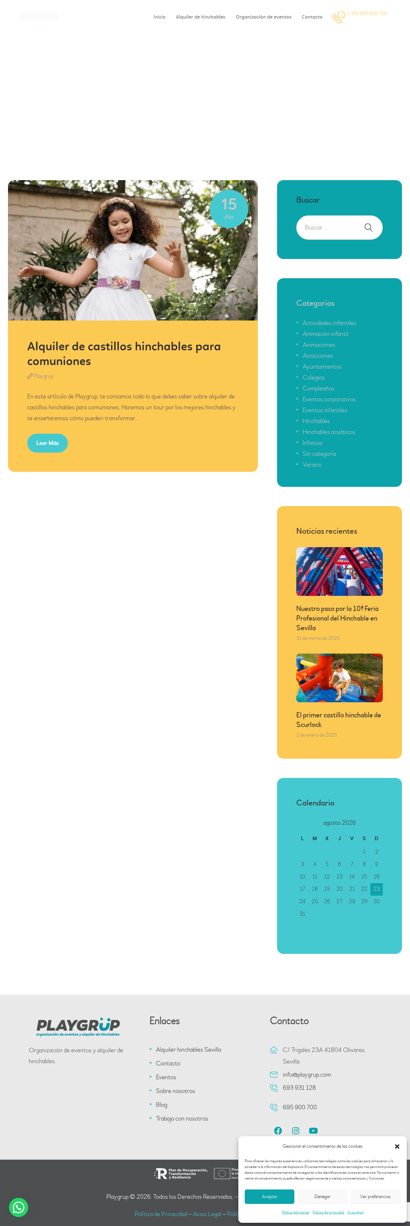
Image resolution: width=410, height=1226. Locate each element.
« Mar (305, 932)
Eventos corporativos (329, 399)
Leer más (48, 443)
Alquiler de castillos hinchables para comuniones (124, 354)
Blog (161, 1105)
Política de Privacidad (161, 1214)
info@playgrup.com (307, 1075)
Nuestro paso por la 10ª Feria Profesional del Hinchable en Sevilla (337, 618)
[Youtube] (313, 1131)
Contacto (168, 1063)
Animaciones (319, 345)
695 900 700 (300, 1107)
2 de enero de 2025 (316, 735)
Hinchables (316, 421)
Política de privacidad (328, 1212)
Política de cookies (295, 1212)
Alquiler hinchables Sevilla (188, 1050)
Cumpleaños (318, 388)
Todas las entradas (180, 116)
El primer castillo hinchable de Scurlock (338, 720)
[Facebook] (278, 1131)
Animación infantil (325, 334)
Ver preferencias (375, 1197)
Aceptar (269, 1197)
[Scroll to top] (387, 1203)
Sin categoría (319, 454)
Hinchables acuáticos (329, 432)
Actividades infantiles (329, 323)
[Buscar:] (339, 227)
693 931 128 (299, 1088)
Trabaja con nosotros (182, 1118)
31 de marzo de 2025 (318, 638)
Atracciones (318, 356)
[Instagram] (296, 1131)
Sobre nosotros (175, 1091)
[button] (397, 1146)
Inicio (143, 116)
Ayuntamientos (322, 367)
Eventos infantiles (325, 410)
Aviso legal (356, 1212)
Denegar (323, 1197)
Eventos (166, 1077)
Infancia (312, 443)
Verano (312, 465)
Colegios (314, 377)
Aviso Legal (207, 1214)
